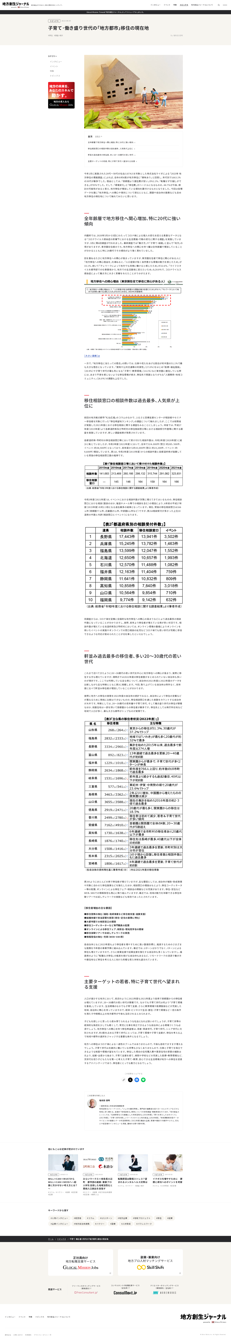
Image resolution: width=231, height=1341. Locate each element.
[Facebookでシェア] (137, 1080)
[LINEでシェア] (143, 1080)
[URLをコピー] (124, 1080)
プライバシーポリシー (41, 1335)
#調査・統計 (58, 35)
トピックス (184, 5)
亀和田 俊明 (178, 35)
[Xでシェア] (130, 1080)
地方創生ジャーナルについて (202, 5)
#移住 (50, 35)
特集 (175, 5)
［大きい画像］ (91, 355)
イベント (167, 5)
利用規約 (28, 1335)
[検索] (219, 5)
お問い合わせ (18, 1335)
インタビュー (156, 5)
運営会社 (8, 1335)
